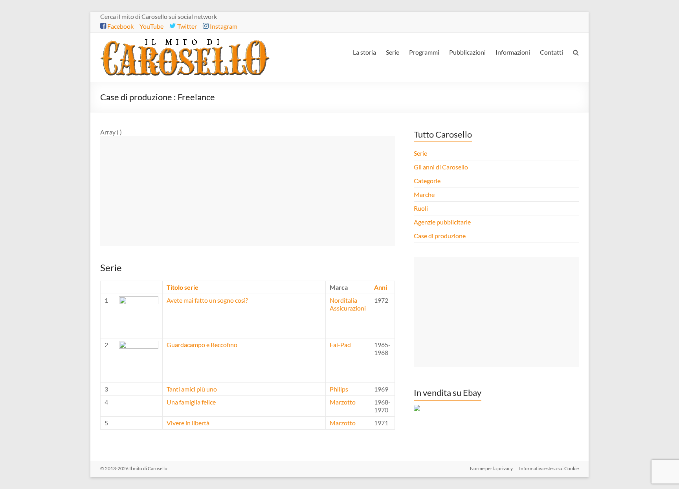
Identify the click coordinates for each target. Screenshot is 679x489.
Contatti (551, 52)
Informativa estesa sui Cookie (549, 468)
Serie (392, 52)
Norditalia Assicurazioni (348, 304)
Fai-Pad (340, 344)
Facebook (120, 26)
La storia (364, 52)
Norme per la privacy (491, 468)
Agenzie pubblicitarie (443, 222)
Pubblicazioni (467, 52)
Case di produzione (440, 235)
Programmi (424, 52)
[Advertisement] (247, 191)
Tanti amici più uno (192, 389)
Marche (424, 194)
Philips (339, 389)
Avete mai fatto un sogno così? (207, 300)
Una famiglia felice (191, 402)
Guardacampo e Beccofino (202, 344)
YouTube (151, 26)
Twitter (186, 26)
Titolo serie (182, 287)
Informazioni (512, 52)
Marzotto (343, 402)
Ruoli (421, 208)
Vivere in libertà (188, 422)
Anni (380, 287)
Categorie (428, 180)
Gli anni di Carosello (441, 167)
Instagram (223, 26)
